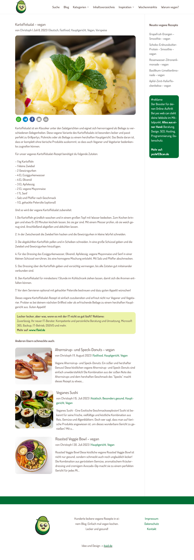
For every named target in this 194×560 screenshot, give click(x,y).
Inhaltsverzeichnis (104, 7)
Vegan (90, 30)
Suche (56, 7)
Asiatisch (96, 398)
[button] (18, 119)
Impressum (151, 518)
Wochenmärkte (147, 7)
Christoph (26, 30)
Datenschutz (151, 524)
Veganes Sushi (67, 392)
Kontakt (151, 529)
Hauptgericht (78, 30)
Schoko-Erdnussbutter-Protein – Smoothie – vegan (163, 49)
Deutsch (54, 30)
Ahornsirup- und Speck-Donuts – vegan (85, 349)
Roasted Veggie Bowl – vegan (77, 438)
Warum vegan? (170, 7)
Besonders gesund (113, 398)
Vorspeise (101, 30)
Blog (66, 7)
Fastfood (65, 30)
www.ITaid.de (37, 330)
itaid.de (108, 546)
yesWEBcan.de (160, 154)
